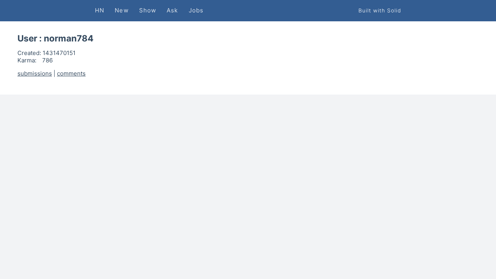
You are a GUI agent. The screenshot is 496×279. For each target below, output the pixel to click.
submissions (34, 73)
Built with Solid (379, 10)
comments (71, 73)
